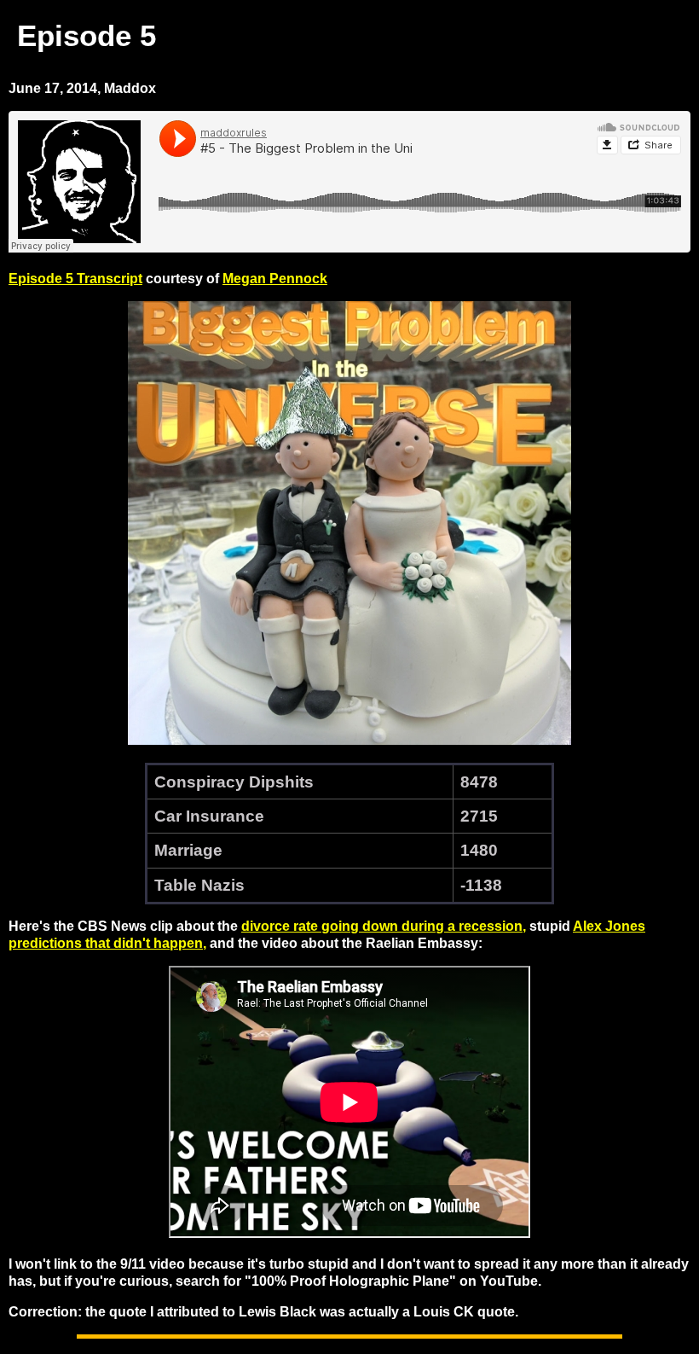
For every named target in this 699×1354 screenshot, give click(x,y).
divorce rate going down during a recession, (383, 926)
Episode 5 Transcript (75, 278)
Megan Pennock (274, 278)
